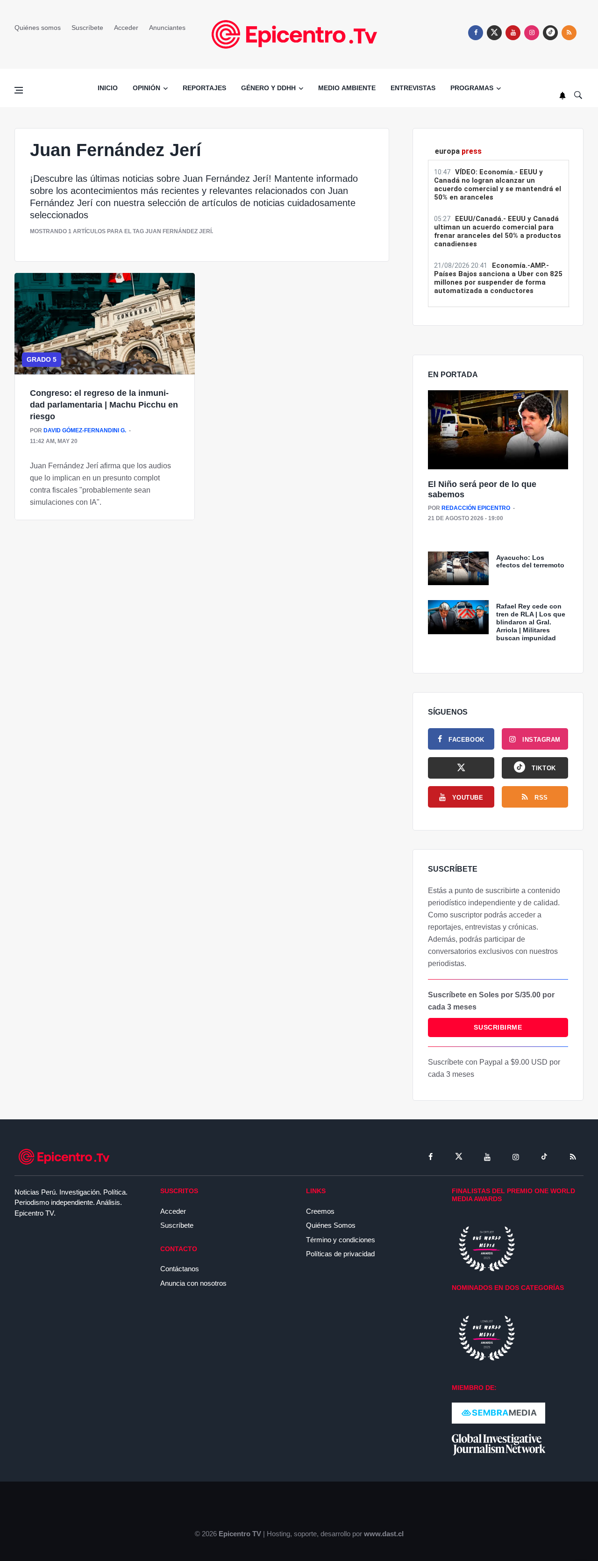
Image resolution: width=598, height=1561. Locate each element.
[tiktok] (544, 1156)
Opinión (146, 88)
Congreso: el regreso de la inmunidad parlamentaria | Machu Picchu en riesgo (104, 404)
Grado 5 (42, 359)
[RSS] (573, 1156)
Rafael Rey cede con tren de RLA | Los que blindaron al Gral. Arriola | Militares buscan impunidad (530, 621)
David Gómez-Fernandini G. (84, 430)
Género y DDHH (268, 88)
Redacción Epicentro (475, 508)
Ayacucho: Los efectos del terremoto (530, 561)
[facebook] (475, 32)
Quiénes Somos (331, 1225)
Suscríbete (87, 27)
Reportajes (204, 88)
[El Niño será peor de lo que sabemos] (498, 430)
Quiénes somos (37, 27)
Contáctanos (179, 1269)
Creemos (320, 1211)
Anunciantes (167, 27)
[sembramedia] (498, 1413)
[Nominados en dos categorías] (487, 1337)
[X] (461, 768)
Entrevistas (413, 88)
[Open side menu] (18, 90)
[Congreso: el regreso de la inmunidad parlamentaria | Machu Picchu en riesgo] (104, 323)
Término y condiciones (340, 1240)
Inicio (108, 88)
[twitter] (494, 32)
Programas (471, 88)
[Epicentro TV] (299, 34)
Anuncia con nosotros (193, 1283)
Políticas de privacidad (340, 1254)
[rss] (550, 32)
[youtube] (512, 32)
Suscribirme (498, 1027)
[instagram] (531, 32)
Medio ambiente (347, 88)
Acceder (126, 27)
